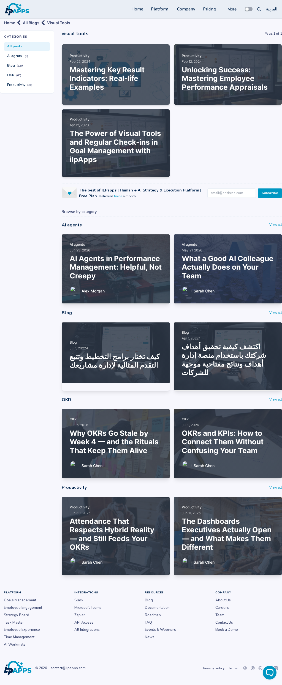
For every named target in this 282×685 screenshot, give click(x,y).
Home (137, 9)
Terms (233, 668)
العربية (271, 9)
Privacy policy (213, 668)
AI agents (17, 56)
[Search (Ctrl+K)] (259, 9)
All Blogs (31, 22)
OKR (14, 75)
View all (275, 225)
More (232, 9)
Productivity (19, 85)
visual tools (58, 22)
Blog (15, 65)
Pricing (209, 9)
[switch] (249, 9)
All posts (14, 46)
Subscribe (270, 193)
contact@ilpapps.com (68, 668)
